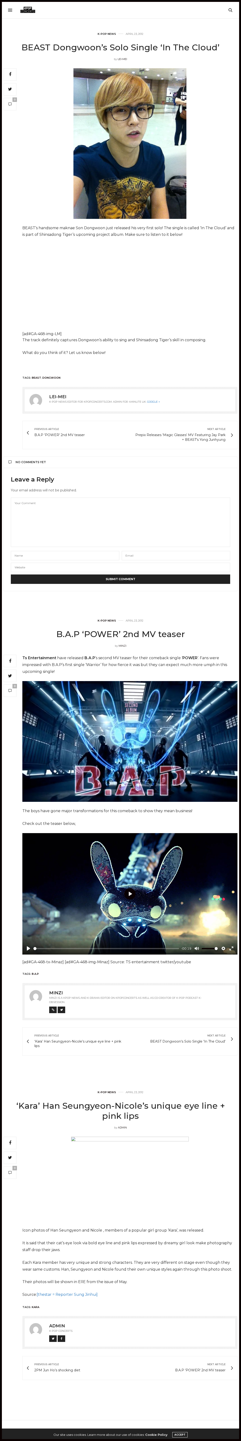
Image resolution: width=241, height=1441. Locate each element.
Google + (153, 401)
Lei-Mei (122, 59)
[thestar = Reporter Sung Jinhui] (67, 1294)
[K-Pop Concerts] (28, 10)
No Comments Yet (31, 462)
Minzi (122, 645)
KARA (35, 1307)
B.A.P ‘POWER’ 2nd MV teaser (120, 634)
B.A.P (35, 973)
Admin (122, 1127)
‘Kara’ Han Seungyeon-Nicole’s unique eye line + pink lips (120, 1110)
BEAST (36, 377)
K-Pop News (107, 34)
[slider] (106, 948)
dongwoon (51, 377)
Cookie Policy (156, 1435)
